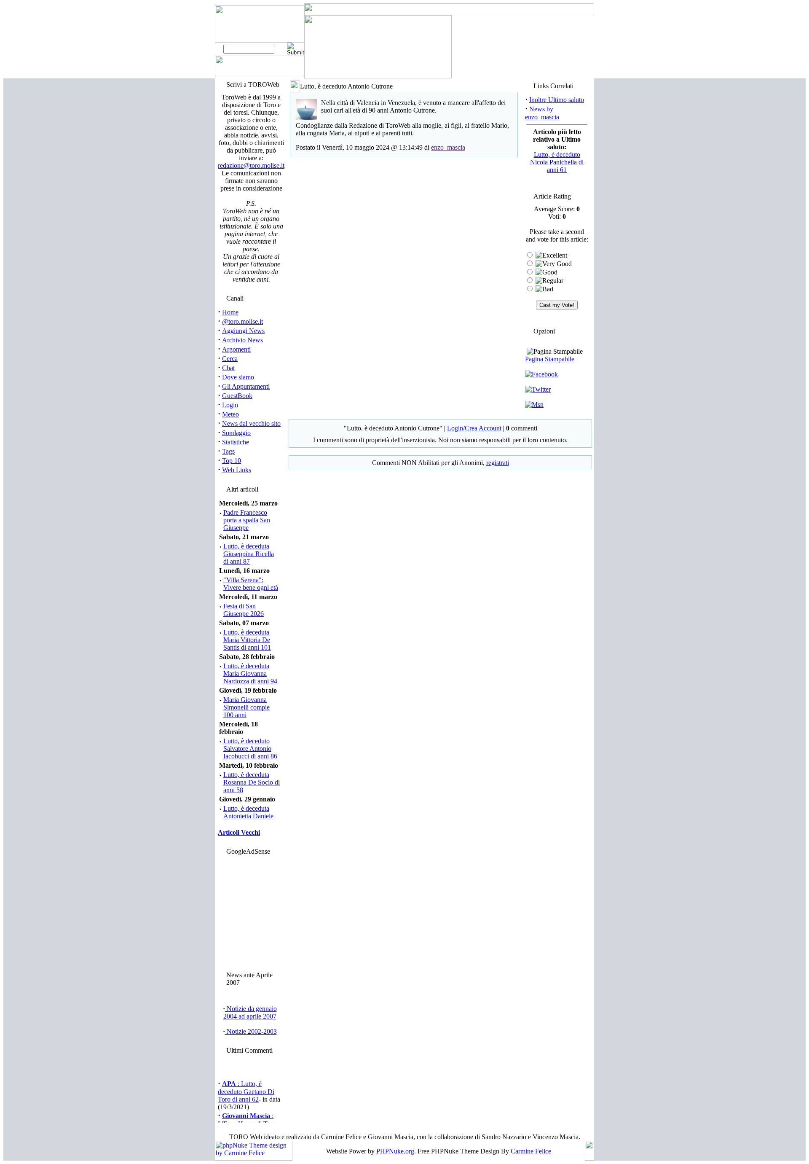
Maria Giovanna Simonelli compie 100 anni (246, 707)
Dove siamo (238, 377)
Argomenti (236, 349)
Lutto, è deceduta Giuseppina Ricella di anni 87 (248, 554)
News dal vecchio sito (251, 423)
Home (230, 312)
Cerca (230, 358)
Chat (228, 367)
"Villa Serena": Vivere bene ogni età (250, 583)
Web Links (236, 469)
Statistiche (235, 442)
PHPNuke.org (395, 1151)
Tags (228, 451)
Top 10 (231, 460)
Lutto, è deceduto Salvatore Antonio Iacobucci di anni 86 (250, 748)
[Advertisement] (250, 911)
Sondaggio (236, 432)
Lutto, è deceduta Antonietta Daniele (248, 812)
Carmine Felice (531, 1151)
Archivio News (242, 340)
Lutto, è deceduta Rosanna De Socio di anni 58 (251, 782)
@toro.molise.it (242, 321)
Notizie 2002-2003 (251, 1031)
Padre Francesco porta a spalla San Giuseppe (246, 520)
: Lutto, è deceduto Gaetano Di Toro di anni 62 (246, 1088)
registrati (497, 462)
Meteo (230, 414)
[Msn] (534, 404)
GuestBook (237, 395)
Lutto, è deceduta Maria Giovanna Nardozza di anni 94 (250, 673)
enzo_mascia (448, 147)
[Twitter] (538, 389)
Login (230, 405)
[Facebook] (541, 374)
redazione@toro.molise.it (251, 165)
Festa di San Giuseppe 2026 (243, 609)
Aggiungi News (243, 330)
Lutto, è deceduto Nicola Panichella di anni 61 (557, 162)
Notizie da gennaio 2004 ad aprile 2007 (250, 1012)
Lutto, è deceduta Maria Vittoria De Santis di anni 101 (247, 640)
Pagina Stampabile (549, 359)
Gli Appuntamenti (246, 386)
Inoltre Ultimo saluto (556, 99)
